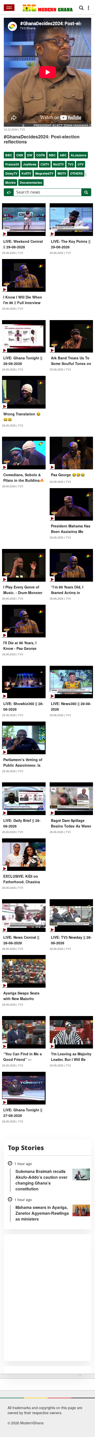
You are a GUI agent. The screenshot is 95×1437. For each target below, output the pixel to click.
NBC (52, 155)
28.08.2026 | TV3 (12, 425)
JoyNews (29, 164)
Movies (10, 182)
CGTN (40, 155)
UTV (81, 164)
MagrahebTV (44, 173)
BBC (8, 155)
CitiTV (45, 164)
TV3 (70, 164)
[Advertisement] (46, 1404)
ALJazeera (78, 155)
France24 (12, 164)
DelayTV (11, 173)
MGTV (62, 173)
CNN (19, 155)
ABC (63, 155)
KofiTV (26, 173)
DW (29, 155)
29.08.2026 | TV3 (12, 252)
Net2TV (58, 164)
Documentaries (31, 182)
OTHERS (76, 173)
